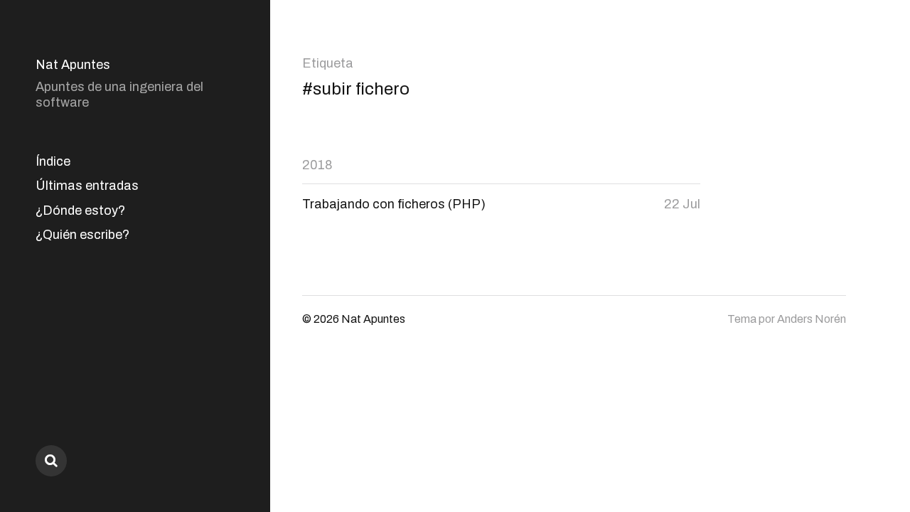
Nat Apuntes (73, 65)
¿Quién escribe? (82, 235)
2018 (317, 165)
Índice (53, 161)
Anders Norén (811, 319)
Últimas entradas (87, 185)
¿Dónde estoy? (80, 210)
